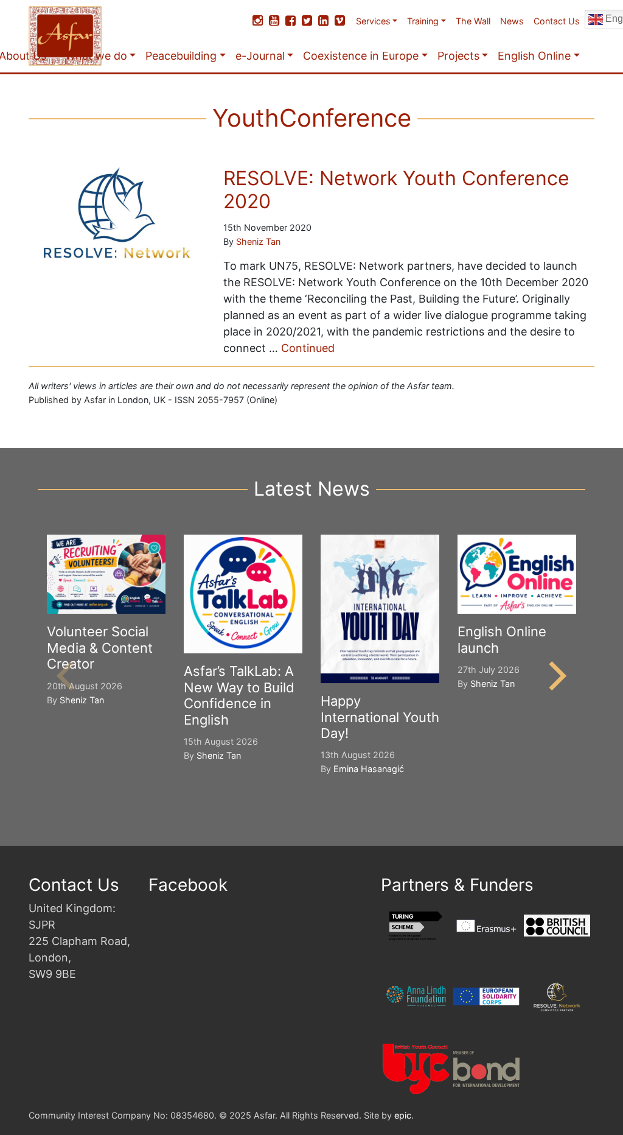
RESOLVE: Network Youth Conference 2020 (396, 189)
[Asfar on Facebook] (290, 20)
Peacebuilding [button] (181, 55)
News (512, 21)
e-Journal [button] (260, 55)
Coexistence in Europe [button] (361, 55)
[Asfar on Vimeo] (340, 20)
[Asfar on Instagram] (257, 20)
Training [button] (423, 21)
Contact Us (557, 21)
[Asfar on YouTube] (274, 20)
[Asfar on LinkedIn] (323, 20)
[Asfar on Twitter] (307, 20)
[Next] (555, 676)
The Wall (473, 21)
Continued (308, 348)
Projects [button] (458, 55)
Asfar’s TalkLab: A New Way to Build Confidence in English (239, 695)
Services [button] (373, 21)
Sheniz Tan (258, 241)
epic (402, 1115)
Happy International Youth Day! (380, 717)
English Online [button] (534, 55)
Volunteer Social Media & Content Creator (100, 648)
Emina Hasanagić (368, 769)
